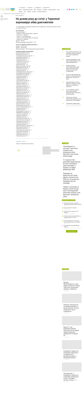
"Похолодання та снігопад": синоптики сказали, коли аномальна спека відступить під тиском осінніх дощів (70, 151)
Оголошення (45, 9)
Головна (22, 7)
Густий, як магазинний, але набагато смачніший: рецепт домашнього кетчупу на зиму (73, 77)
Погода (58, 9)
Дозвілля (47, 7)
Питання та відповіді (52, 9)
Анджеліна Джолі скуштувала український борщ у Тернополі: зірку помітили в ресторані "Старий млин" (72, 68)
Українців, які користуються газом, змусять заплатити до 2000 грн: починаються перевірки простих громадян (71, 178)
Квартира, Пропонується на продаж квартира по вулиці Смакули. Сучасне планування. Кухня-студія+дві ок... (71, 308)
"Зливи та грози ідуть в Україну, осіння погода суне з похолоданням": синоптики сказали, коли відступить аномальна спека (71, 191)
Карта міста (21, 11)
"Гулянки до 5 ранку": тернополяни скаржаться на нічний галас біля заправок (73, 99)
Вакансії (20, 9)
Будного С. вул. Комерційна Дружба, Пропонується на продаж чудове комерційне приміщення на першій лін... (71, 331)
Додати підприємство (72, 231)
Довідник (38, 7)
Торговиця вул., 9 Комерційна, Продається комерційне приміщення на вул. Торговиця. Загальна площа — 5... (71, 377)
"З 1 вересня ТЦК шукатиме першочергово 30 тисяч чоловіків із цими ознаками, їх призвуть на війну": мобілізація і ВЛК (71, 165)
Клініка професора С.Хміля (28, 9)
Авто (25, 11)
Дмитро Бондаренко (4, 18)
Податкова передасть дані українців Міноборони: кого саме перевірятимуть (73, 61)
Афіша (35, 9)
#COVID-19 (24, 141)
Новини (30, 7)
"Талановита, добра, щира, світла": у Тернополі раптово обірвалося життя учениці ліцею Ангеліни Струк (73, 106)
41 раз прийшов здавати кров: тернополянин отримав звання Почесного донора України (73, 92)
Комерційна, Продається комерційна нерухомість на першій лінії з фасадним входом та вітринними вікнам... (70, 354)
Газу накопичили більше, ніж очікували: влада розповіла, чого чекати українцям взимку (73, 54)
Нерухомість (39, 9)
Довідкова (29, 11)
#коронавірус (18, 141)
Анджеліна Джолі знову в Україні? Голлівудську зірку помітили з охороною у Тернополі (73, 84)
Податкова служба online (41, 11)
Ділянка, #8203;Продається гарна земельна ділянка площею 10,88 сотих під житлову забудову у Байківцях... (71, 286)
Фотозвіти (34, 11)
